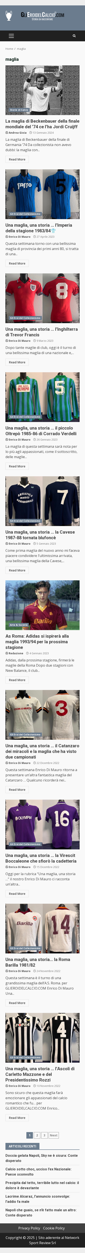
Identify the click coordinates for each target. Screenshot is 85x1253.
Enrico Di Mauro (20, 237)
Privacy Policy (29, 1228)
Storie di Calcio (19, 109)
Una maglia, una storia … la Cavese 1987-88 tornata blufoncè (42, 501)
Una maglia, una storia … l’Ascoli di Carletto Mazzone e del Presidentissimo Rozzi (42, 1038)
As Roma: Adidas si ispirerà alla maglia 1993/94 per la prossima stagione (42, 605)
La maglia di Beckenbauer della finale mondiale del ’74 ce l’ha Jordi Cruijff (42, 90)
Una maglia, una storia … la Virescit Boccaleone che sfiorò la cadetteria (42, 824)
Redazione (16, 653)
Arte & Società (18, 624)
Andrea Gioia (18, 133)
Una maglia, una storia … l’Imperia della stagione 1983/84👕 (42, 194)
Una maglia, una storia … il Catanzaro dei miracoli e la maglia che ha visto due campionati (42, 715)
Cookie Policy (54, 1228)
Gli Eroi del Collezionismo (25, 213)
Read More (17, 159)
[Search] (74, 36)
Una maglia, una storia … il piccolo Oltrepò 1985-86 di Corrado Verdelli (42, 397)
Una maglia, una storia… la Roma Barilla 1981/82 (42, 928)
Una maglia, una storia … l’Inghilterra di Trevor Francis (42, 298)
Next (54, 1135)
